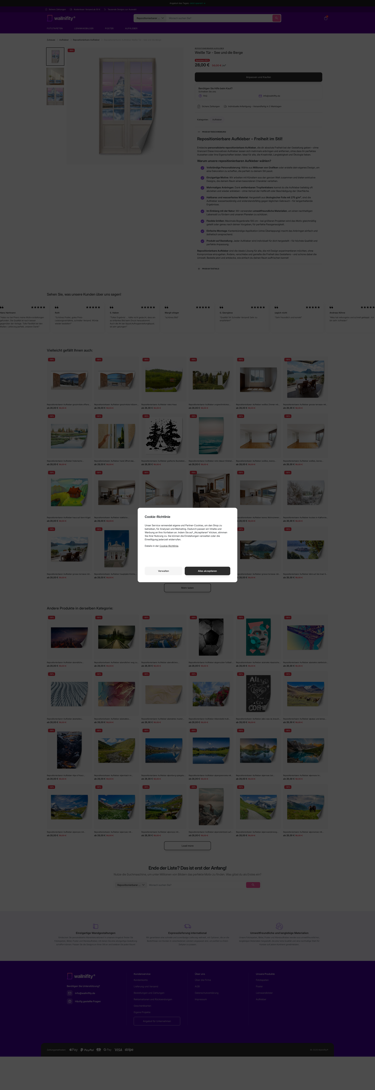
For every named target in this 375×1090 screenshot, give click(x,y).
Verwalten (163, 570)
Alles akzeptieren (207, 570)
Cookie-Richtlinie (169, 545)
